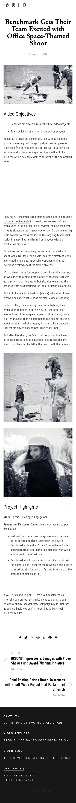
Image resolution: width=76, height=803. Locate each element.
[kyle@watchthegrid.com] (26, 790)
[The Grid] (32, 790)
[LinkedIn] (49, 790)
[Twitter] (43, 790)
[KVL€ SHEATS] (38, 790)
